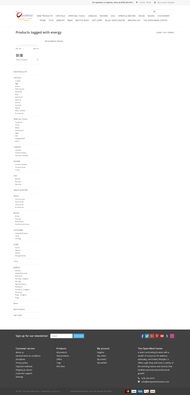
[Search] (154, 11)
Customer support (24, 373)
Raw (16, 94)
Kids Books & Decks (22, 224)
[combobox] (163, 11)
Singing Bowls (20, 138)
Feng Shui (18, 122)
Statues (17, 250)
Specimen (19, 97)
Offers (59, 359)
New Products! (45, 15)
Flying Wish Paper (21, 233)
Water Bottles (20, 110)
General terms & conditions (28, 355)
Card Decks (19, 204)
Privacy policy (22, 362)
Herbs (17, 125)
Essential (18, 184)
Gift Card (97, 20)
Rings (17, 298)
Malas (17, 128)
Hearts (17, 86)
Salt (16, 136)
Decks (142, 15)
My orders (101, 355)
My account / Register (165, 2)
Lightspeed (55, 391)
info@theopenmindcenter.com (155, 381)
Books (151, 15)
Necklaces (19, 287)
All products (61, 352)
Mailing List (134, 20)
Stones (17, 102)
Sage (17, 133)
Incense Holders (21, 164)
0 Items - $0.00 (145, 2)
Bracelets (18, 276)
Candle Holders (20, 153)
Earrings (18, 281)
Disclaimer (20, 359)
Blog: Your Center (115, 20)
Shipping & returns (24, 370)
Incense (104, 15)
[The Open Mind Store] (24, 16)
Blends (17, 179)
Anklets (17, 271)
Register (100, 352)
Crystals (60, 15)
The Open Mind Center (155, 20)
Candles (92, 15)
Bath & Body (82, 20)
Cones (17, 170)
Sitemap (19, 377)
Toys (51, 20)
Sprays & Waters (127, 15)
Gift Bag (18, 238)
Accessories (19, 113)
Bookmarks (19, 221)
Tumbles (18, 105)
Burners (18, 182)
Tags (165, 32)
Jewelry (60, 20)
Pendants (18, 292)
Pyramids (18, 92)
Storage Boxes (20, 256)
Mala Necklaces (20, 284)
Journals (18, 219)
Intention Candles (21, 155)
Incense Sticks (20, 167)
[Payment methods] (127, 391)
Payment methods (24, 366)
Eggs (16, 83)
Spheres (18, 100)
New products (62, 355)
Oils (113, 15)
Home (43, 20)
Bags (70, 20)
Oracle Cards (20, 199)
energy (171, 32)
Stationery (163, 15)
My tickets (101, 359)
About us (20, 352)
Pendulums (19, 130)
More (17, 141)
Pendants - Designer (22, 289)
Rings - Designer (21, 295)
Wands (17, 108)
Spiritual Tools (76, 15)
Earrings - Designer (22, 279)
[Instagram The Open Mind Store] (172, 336)
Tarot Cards (19, 202)
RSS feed (60, 366)
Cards (17, 236)
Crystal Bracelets (21, 273)
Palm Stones (19, 89)
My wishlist (102, 362)
